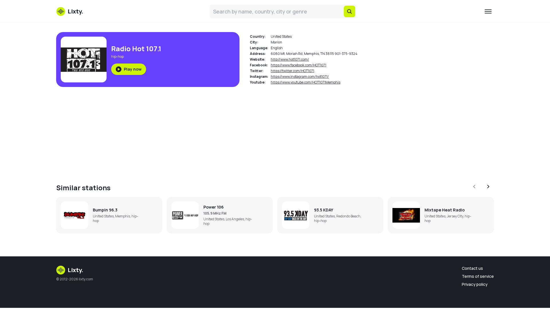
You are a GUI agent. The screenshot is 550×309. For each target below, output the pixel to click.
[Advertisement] (228, 132)
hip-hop (117, 56)
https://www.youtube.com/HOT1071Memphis (305, 82)
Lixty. (75, 270)
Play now (133, 69)
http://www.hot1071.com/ (290, 59)
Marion (276, 42)
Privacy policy (475, 284)
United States (281, 36)
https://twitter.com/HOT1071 (292, 70)
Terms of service (478, 276)
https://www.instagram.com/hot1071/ (300, 76)
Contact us (472, 268)
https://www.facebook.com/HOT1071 (298, 65)
